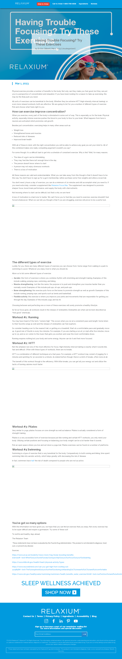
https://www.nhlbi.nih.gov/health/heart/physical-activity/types (38, 562)
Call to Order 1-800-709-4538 (64, 4)
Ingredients (83, 4)
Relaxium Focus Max (60, 185)
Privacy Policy (53, 616)
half (32, 461)
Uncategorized (68, 49)
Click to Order (43, 4)
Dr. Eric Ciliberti (44, 49)
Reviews (94, 4)
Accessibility (83, 616)
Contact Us (28, 616)
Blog (94, 616)
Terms (40, 616)
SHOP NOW (58, 592)
